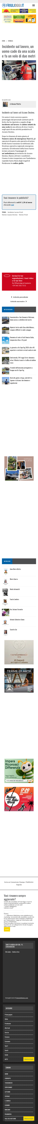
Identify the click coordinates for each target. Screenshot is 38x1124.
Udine (6, 1019)
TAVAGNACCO (8, 1083)
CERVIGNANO (8, 1087)
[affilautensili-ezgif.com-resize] (19, 12)
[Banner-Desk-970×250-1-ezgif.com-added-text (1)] (19, 22)
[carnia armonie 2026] (19, 663)
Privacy (6, 913)
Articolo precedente (20, 297)
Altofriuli (7, 1028)
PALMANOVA (8, 1114)
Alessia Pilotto (16, 104)
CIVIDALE (7, 1096)
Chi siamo (8, 952)
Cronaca (7, 1037)
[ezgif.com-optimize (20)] (19, 479)
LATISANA (7, 1092)
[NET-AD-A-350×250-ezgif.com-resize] (19, 782)
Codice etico (15, 952)
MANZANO (7, 1110)
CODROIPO (8, 1078)
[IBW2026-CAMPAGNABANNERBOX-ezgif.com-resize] (19, 810)
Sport (6, 1046)
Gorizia (7, 1032)
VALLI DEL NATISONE (10, 1118)
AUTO (6, 1059)
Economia (7, 1041)
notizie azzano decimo (9, 215)
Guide (6, 1055)
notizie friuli (23, 215)
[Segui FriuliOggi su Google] (19, 87)
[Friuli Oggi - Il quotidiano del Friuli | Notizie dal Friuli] (16, 5)
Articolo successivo (17, 301)
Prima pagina (8, 1014)
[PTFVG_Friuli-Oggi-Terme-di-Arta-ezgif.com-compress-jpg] (19, 691)
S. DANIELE (8, 1101)
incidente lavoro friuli (15, 212)
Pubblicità (29, 882)
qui (12, 205)
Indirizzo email (9, 908)
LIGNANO (7, 1105)
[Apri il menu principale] (33, 5)
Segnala (19, 885)
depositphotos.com (22, 998)
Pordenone (8, 1023)
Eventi (6, 1050)
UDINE (6, 1074)
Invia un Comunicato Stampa (14, 882)
